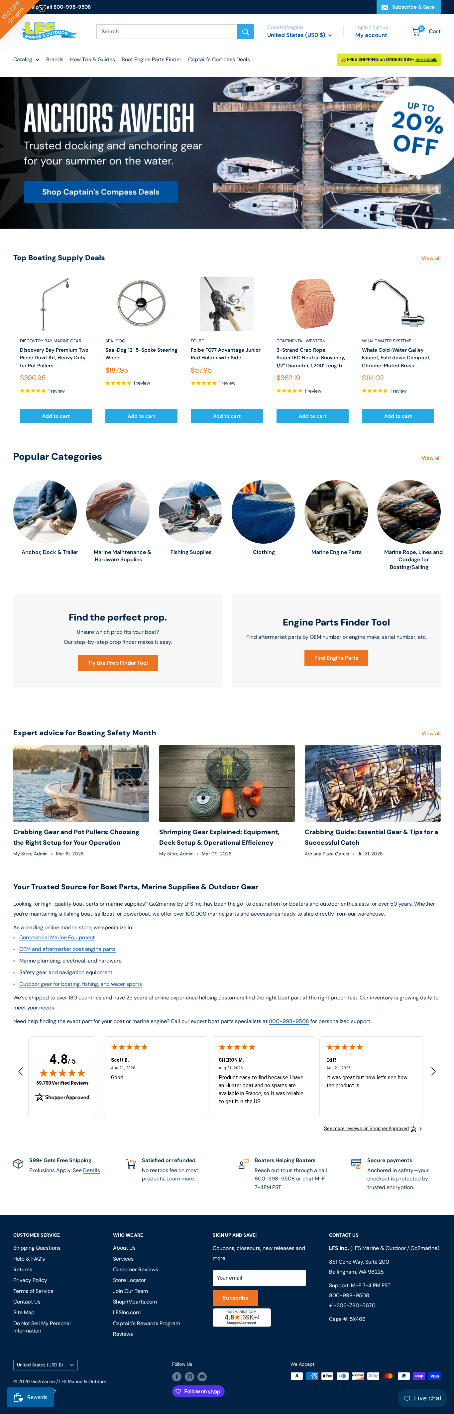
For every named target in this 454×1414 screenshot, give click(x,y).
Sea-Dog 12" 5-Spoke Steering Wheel (141, 354)
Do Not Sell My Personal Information (42, 1327)
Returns (22, 1269)
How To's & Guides (92, 59)
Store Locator (129, 1280)
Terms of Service (33, 1291)
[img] (62, 1072)
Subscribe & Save (413, 7)
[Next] (441, 350)
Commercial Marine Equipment (57, 937)
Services (123, 1258)
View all (431, 258)
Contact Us (27, 1301)
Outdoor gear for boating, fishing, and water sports (80, 983)
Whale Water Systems (386, 341)
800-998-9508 (289, 1021)
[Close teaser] (42, 8)
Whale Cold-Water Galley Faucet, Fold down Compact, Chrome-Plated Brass (396, 358)
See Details (426, 59)
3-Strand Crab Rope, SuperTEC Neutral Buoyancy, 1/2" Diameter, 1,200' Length (311, 358)
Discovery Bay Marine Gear (50, 341)
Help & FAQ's (29, 1258)
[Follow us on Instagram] (189, 1376)
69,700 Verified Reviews (62, 1083)
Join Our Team (130, 1291)
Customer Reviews (135, 1269)
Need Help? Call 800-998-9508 (52, 7)
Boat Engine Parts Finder (151, 59)
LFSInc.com (127, 1312)
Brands (54, 59)
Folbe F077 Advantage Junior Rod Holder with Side (226, 354)
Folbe (197, 341)
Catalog (22, 59)
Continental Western (301, 341)
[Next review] (433, 1073)
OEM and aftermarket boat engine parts (67, 949)
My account (371, 35)
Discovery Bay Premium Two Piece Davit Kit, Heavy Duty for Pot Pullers (54, 358)
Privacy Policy (30, 1280)
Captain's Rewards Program (146, 1323)
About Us (124, 1247)
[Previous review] (20, 1073)
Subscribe (235, 1297)
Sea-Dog (115, 341)
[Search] (245, 31)
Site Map (24, 1312)
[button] (20, 20)
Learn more (180, 1178)
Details (91, 1170)
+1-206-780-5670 (352, 1305)
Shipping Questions (36, 1247)
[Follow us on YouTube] (202, 1376)
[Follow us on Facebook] (176, 1376)
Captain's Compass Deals (219, 59)
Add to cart (56, 416)
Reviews (123, 1333)
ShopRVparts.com (135, 1301)
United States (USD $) (40, 1365)
